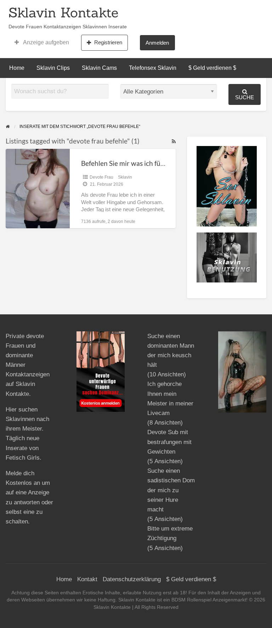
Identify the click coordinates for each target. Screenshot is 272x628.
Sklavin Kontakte (63, 12)
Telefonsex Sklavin (152, 68)
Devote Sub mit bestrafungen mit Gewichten (169, 442)
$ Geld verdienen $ (212, 68)
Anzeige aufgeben (45, 42)
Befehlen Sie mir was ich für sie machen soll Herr (153, 163)
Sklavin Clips (53, 68)
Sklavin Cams (99, 68)
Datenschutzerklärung (132, 579)
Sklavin (125, 177)
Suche (244, 97)
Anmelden (157, 43)
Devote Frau (101, 177)
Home (16, 68)
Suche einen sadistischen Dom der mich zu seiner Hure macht (171, 490)
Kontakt (87, 579)
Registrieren (108, 42)
